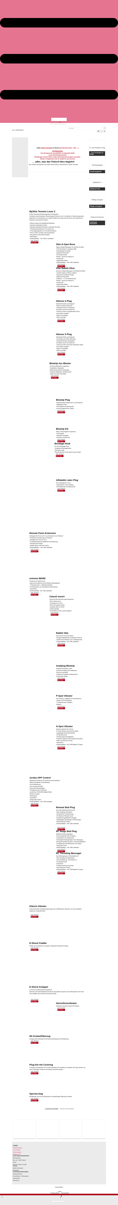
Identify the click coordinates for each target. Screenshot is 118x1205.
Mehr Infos (34, 242)
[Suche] (66, 123)
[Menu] (59, 117)
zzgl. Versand (34, 240)
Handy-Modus (59, 1187)
